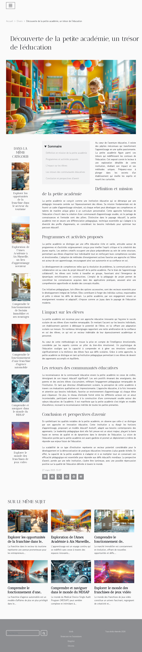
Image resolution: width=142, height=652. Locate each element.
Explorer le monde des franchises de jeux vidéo (20, 457)
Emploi (71, 641)
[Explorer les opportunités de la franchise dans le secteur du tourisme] (20, 176)
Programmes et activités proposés (62, 159)
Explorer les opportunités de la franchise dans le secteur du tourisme (20, 201)
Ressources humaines (71, 636)
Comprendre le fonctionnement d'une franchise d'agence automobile (21, 361)
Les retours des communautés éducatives (65, 172)
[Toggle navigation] (10, 5)
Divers (20, 21)
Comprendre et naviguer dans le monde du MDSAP (20, 410)
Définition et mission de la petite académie (66, 152)
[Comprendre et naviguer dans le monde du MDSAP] (20, 388)
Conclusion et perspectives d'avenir (62, 178)
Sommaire (55, 146)
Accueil (9, 21)
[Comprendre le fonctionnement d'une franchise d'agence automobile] (21, 337)
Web (71, 631)
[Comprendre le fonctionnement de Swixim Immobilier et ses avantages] (21, 286)
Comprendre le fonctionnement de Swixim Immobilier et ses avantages (21, 310)
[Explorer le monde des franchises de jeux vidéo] (20, 435)
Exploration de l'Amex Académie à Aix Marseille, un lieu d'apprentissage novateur (21, 256)
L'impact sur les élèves (56, 165)
